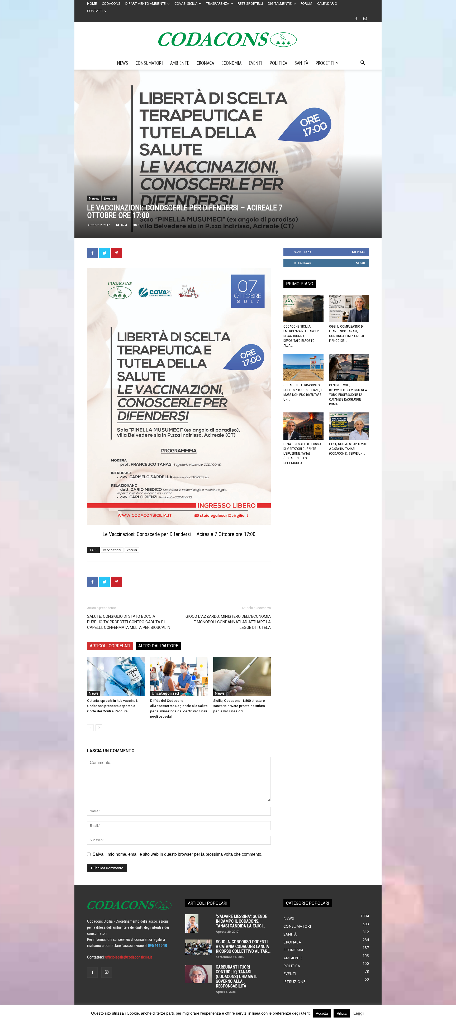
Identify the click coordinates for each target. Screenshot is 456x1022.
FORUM (306, 3)
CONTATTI (95, 10)
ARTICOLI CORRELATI (110, 645)
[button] (362, 63)
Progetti (325, 63)
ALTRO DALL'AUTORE (158, 645)
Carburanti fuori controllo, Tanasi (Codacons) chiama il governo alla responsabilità (236, 977)
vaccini (132, 550)
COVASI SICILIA (185, 3)
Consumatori (149, 63)
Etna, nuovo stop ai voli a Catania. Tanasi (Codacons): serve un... (348, 448)
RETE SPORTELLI (250, 3)
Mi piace (358, 252)
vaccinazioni (112, 550)
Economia (231, 63)
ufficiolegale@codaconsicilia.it (128, 957)
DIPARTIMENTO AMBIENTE (145, 3)
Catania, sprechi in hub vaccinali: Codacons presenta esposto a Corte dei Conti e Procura (112, 706)
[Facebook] (356, 18)
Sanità (301, 63)
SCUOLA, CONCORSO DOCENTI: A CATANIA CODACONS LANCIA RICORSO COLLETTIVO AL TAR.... (243, 946)
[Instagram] (365, 18)
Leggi (358, 1013)
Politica (278, 63)
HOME (92, 3)
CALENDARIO (327, 3)
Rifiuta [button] (341, 1013)
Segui (360, 263)
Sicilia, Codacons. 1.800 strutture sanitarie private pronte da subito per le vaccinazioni (239, 706)
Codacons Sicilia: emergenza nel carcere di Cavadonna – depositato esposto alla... (301, 335)
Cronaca (205, 63)
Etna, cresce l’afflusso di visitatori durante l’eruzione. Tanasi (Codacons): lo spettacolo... (302, 453)
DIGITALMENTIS (280, 3)
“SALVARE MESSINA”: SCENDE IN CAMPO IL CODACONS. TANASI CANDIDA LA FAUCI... (241, 921)
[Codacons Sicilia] (228, 39)
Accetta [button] (322, 1013)
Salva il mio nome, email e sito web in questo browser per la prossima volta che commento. (177, 854)
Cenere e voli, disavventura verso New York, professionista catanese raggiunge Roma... (348, 394)
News (122, 63)
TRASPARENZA (217, 3)
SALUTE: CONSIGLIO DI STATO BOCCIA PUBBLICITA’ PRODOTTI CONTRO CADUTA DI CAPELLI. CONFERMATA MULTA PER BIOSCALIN (128, 622)
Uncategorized (165, 693)
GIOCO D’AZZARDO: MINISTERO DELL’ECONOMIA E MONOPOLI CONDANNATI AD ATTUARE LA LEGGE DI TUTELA (228, 622)
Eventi (255, 63)
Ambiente (179, 63)
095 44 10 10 (157, 945)
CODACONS (111, 3)
